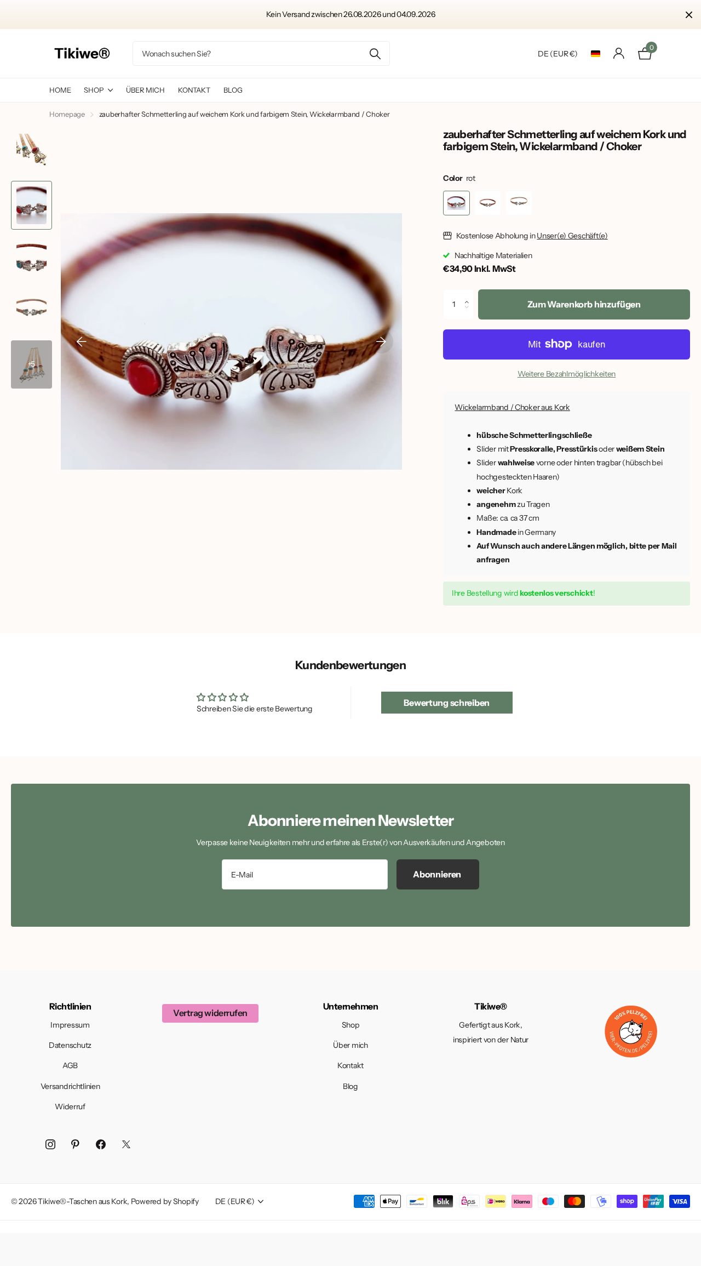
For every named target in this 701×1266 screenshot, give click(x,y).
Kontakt (194, 89)
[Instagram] (50, 1144)
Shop (94, 89)
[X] (126, 1144)
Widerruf (70, 1106)
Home (60, 89)
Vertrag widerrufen (210, 1012)
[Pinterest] (75, 1144)
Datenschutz (70, 1045)
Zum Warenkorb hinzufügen (584, 304)
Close (689, 14)
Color (459, 178)
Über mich (145, 89)
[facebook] (101, 1144)
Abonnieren (438, 874)
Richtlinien (70, 1006)
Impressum (69, 1025)
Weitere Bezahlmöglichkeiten (567, 374)
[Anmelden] (619, 53)
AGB (70, 1065)
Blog (232, 89)
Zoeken (375, 53)
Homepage (67, 114)
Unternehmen (350, 1006)
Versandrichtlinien (70, 1086)
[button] (469, 294)
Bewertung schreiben (447, 702)
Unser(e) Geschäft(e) (572, 236)
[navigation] (81, 341)
